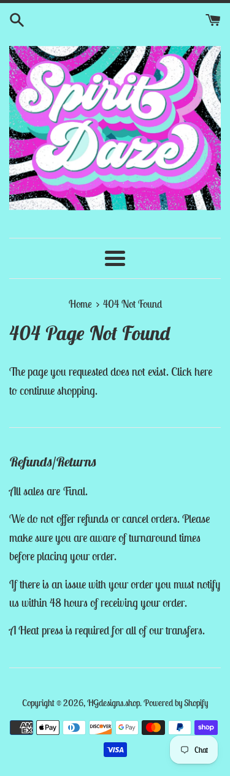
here (203, 371)
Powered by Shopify (176, 703)
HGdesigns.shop (113, 703)
